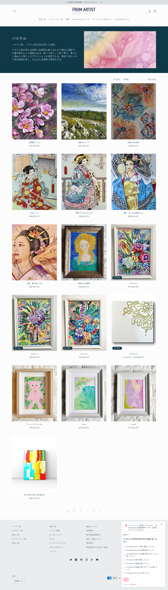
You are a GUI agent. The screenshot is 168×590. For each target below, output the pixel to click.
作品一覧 (15, 543)
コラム (52, 539)
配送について (91, 526)
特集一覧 (52, 526)
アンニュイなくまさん (34, 424)
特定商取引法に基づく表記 (97, 547)
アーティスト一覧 (19, 539)
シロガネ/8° (133, 354)
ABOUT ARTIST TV (56, 547)
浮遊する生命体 (133, 142)
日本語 (17, 581)
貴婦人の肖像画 (84, 283)
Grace (84, 424)
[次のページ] (100, 510)
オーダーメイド (55, 535)
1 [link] (67, 510)
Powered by (127, 584)
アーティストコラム (57, 543)
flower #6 (84, 354)
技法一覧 (15, 535)
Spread (133, 424)
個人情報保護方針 (93, 535)
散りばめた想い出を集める (34, 495)
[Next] (126, 580)
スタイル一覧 (17, 531)
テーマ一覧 (16, 526)
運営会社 (89, 543)
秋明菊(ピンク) (34, 142)
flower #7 (34, 354)
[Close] (161, 524)
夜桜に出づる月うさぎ (84, 213)
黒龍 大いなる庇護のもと (133, 213)
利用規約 (89, 531)
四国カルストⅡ (84, 142)
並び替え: (117, 79)
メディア (52, 551)
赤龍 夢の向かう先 (34, 283)
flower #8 (133, 283)
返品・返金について (94, 539)
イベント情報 (54, 531)
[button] (14, 11)
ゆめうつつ (34, 213)
